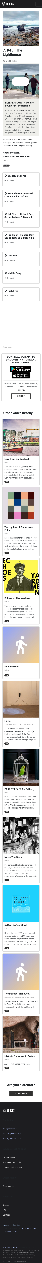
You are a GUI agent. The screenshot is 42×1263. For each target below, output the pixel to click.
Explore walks (9, 1157)
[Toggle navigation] (38, 4)
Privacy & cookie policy (10, 1247)
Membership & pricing (12, 1162)
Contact (6, 1215)
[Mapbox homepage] (7, 347)
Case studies (8, 1186)
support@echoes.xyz (12, 1133)
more (5, 160)
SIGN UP (21, 396)
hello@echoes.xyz (11, 1129)
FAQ (4, 1210)
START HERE (21, 1093)
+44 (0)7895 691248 (12, 1138)
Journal (6, 1205)
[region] (21, 326)
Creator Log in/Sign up (12, 1167)
